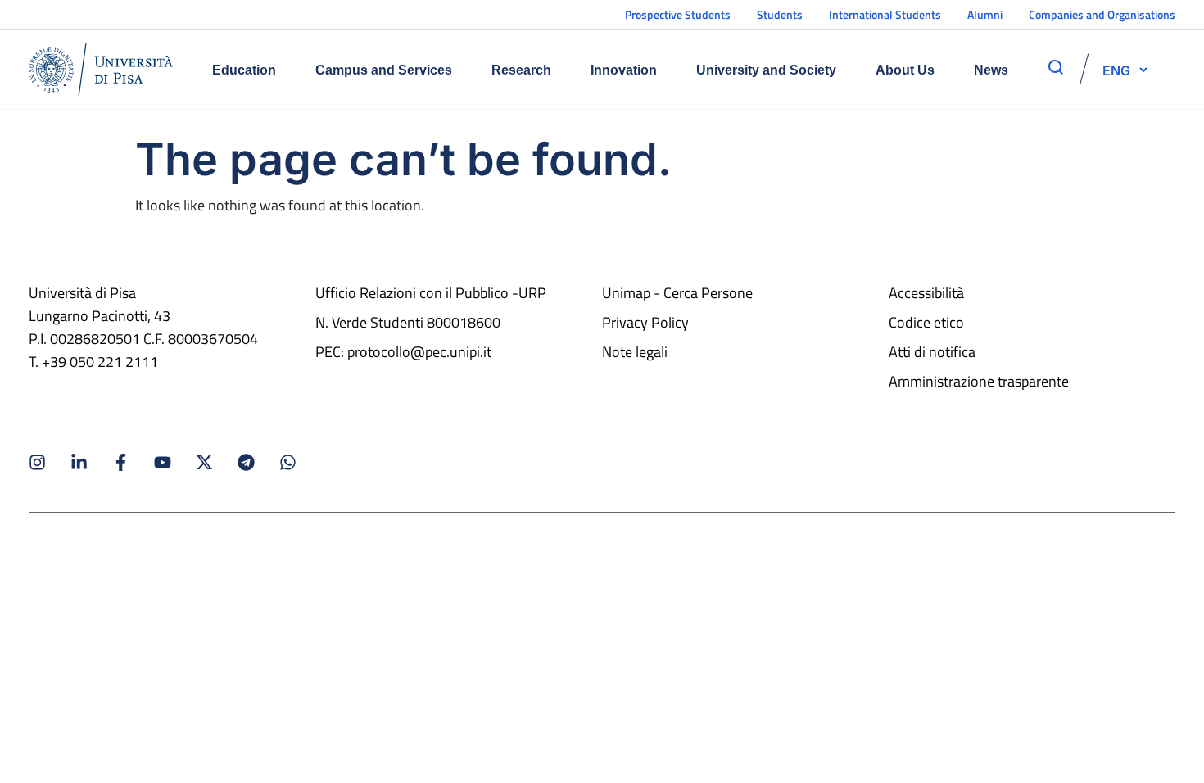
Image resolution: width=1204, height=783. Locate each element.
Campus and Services (383, 70)
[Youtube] (162, 462)
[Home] (101, 69)
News (991, 70)
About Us (905, 70)
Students (780, 14)
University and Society (766, 70)
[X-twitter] (204, 462)
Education (244, 70)
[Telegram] (246, 462)
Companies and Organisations (1102, 14)
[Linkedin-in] (79, 462)
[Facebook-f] (120, 462)
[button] (1116, 69)
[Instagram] (37, 462)
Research (521, 70)
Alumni (985, 14)
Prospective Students (678, 14)
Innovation (624, 70)
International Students (885, 14)
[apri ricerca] (1055, 67)
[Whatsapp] (287, 462)
